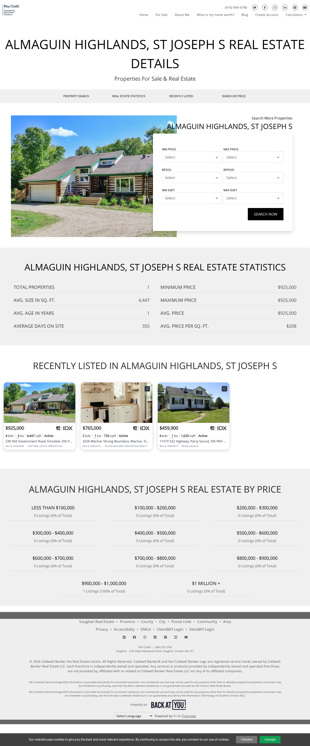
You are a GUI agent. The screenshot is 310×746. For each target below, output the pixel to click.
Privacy (102, 629)
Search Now (265, 214)
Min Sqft (168, 190)
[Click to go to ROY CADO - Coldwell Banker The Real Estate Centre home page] (11, 10)
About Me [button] (182, 14)
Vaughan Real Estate (96, 621)
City (162, 621)
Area (227, 621)
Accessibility (124, 629)
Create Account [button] (266, 14)
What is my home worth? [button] (215, 14)
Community (207, 621)
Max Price (231, 149)
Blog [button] (244, 14)
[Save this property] (70, 388)
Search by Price (234, 96)
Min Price (169, 149)
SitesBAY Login (201, 629)
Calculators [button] (295, 14)
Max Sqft (230, 190)
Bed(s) (166, 169)
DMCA (145, 629)
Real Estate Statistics (128, 96)
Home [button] (143, 14)
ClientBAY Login (170, 629)
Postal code (181, 621)
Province (127, 621)
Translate (189, 716)
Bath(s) (229, 169)
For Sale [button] (161, 14)
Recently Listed (181, 96)
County (147, 621)
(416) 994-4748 (236, 7)
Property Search (76, 96)
